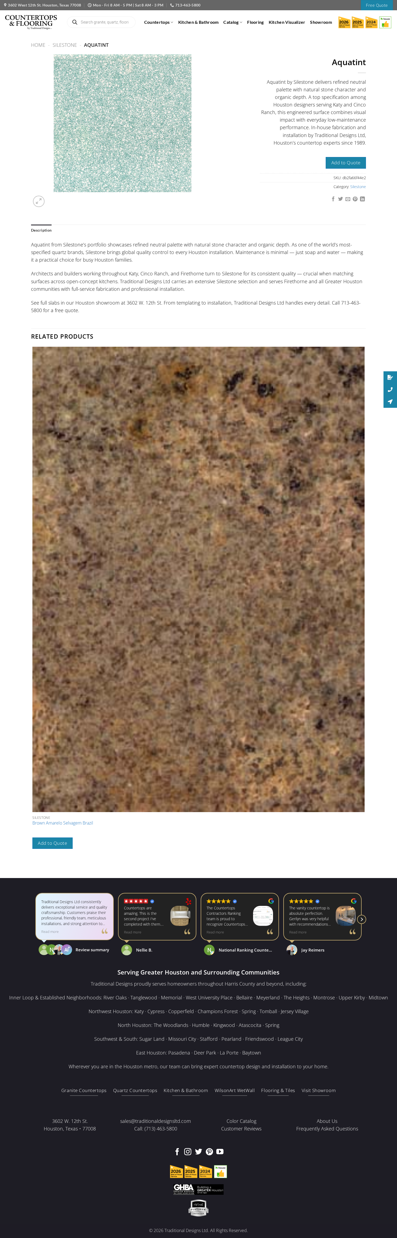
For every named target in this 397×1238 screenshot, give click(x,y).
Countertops (157, 22)
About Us (327, 1121)
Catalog (230, 22)
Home (38, 45)
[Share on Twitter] (340, 199)
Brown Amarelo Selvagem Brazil (62, 823)
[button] (39, 201)
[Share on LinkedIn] (362, 199)
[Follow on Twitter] (198, 1152)
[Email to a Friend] (347, 199)
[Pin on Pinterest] (355, 199)
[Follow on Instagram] (187, 1152)
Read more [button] (50, 932)
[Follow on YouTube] (219, 1152)
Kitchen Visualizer (287, 22)
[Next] (53, 198)
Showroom (321, 22)
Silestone (65, 45)
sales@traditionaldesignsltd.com (155, 1121)
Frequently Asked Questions (327, 1128)
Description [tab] (41, 230)
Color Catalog (241, 1121)
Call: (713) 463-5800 (155, 1128)
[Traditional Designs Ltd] (31, 22)
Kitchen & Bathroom (198, 22)
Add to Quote (346, 162)
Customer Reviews (241, 1128)
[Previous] (34, 867)
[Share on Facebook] (333, 199)
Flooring (255, 22)
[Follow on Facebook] (177, 1152)
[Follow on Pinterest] (209, 1152)
